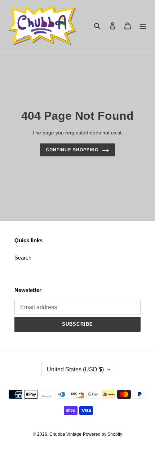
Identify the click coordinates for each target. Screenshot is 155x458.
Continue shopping (72, 149)
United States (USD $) (75, 369)
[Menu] (142, 25)
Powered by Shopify (102, 434)
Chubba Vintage (65, 434)
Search (22, 258)
